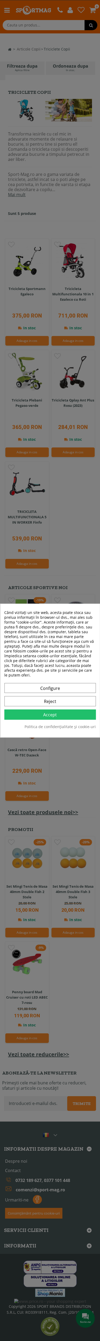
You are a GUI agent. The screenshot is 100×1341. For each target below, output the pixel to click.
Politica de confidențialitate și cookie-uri (60, 726)
